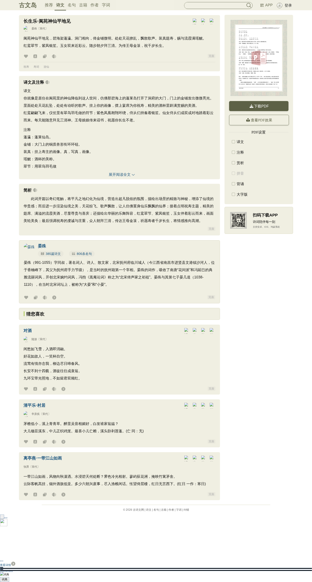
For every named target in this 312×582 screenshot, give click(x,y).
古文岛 (28, 5)
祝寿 (26, 66)
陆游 (34, 339)
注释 (240, 152)
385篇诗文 (53, 254)
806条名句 (84, 254)
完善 (211, 56)
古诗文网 (138, 509)
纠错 (186, 509)
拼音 (240, 173)
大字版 (242, 194)
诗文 (60, 5)
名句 (72, 5)
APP (269, 5)
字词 (106, 5)
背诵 (240, 184)
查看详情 (5, 565)
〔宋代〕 (42, 28)
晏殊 (34, 28)
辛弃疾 (36, 414)
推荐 (49, 5)
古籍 (83, 5)
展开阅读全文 (120, 174)
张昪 (26, 466)
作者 (94, 5)
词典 (5, 579)
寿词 (36, 66)
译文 (240, 142)
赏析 (240, 163)
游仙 (46, 66)
